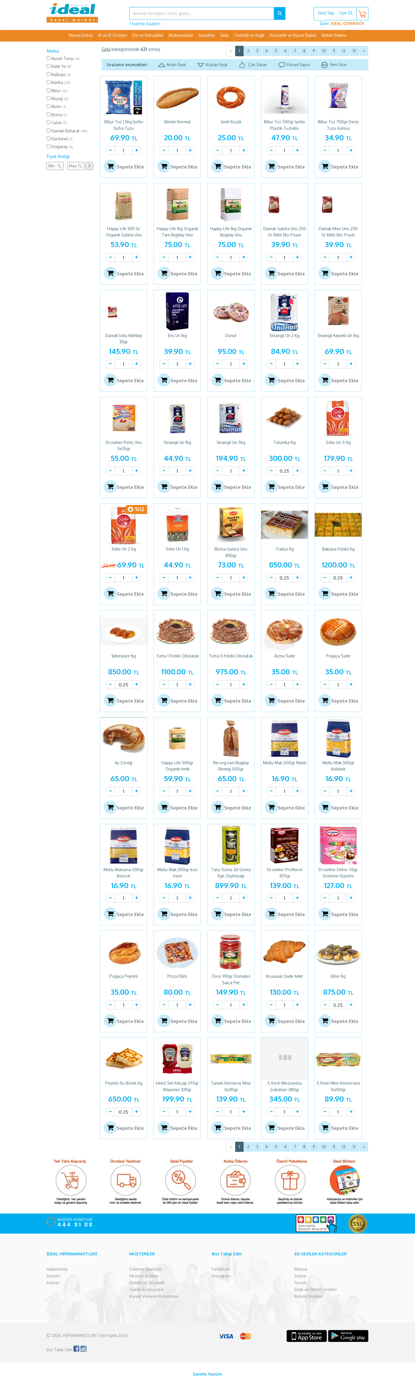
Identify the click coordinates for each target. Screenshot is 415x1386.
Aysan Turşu (65, 58)
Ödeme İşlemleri (145, 1269)
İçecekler (207, 35)
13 (354, 50)
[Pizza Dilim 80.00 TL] (177, 952)
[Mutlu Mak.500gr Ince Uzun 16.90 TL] (177, 845)
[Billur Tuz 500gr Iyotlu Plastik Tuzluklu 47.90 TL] (284, 97)
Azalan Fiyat (217, 64)
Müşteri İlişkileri (144, 1276)
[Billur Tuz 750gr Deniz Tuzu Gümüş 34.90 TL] (338, 97)
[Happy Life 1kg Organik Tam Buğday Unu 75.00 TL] (177, 204)
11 (334, 50)
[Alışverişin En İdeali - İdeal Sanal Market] (84, 13)
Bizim (58, 106)
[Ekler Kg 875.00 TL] (338, 952)
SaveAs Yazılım (207, 1374)
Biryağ (59, 98)
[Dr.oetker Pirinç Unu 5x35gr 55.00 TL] (123, 418)
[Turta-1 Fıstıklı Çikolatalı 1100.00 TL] (177, 631)
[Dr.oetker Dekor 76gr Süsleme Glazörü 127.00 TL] (338, 845)
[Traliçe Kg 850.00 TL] (284, 525)
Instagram (221, 1276)
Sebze (300, 1276)
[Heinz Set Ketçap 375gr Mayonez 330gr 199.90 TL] (177, 1059)
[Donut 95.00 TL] (230, 311)
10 (324, 50)
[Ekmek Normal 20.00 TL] (177, 97)
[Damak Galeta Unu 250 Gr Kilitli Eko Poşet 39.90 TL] (284, 204)
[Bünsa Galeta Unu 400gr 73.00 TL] (230, 525)
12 (344, 50)
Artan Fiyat (176, 64)
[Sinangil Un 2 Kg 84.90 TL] (284, 311)
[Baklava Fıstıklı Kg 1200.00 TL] (338, 525)
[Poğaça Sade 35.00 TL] (338, 631)
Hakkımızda (57, 1269)
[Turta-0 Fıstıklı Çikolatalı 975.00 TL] (230, 631)
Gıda (224, 35)
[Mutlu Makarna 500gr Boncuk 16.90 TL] (123, 845)
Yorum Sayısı (298, 64)
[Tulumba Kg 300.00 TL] (284, 418)
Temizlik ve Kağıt (249, 35)
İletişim (53, 1276)
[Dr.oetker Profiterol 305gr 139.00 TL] (284, 845)
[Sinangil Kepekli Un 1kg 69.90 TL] (338, 311)
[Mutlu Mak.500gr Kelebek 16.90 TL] (338, 738)
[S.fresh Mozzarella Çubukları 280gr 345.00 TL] (284, 1059)
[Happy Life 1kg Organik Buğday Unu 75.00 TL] (230, 204)
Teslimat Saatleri (144, 23)
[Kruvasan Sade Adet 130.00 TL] (284, 952)
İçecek (300, 1282)
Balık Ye (60, 66)
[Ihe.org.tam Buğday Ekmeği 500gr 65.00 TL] (230, 738)
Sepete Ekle (130, 167)
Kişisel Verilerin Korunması (154, 1296)
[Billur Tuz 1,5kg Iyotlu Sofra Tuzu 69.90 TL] (123, 97)
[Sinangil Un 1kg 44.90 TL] (177, 418)
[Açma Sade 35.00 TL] (284, 631)
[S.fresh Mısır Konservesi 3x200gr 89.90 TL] (338, 1059)
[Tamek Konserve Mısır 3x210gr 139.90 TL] (230, 1059)
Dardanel (61, 138)
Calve (58, 122)
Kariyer (53, 1282)
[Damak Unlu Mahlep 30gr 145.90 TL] (123, 311)
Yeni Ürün (338, 64)
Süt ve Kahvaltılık (147, 35)
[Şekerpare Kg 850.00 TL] (123, 631)
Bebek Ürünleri (308, 1296)
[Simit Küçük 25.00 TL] (230, 97)
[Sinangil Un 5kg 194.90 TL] (230, 418)
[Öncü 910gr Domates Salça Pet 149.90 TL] (230, 952)
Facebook (221, 1269)
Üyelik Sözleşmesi (146, 1289)
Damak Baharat (69, 130)
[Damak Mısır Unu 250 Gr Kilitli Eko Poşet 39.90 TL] (338, 204)
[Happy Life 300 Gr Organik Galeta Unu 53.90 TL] (123, 204)
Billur (58, 90)
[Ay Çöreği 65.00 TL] (123, 738)
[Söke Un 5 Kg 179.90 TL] (338, 418)
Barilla (60, 82)
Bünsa (58, 114)
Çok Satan (257, 64)
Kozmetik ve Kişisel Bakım (293, 35)
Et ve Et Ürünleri (112, 35)
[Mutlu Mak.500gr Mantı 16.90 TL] (284, 738)
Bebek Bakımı (334, 35)
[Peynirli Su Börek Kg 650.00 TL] (123, 1059)
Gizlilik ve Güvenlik (147, 1282)
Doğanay (61, 146)
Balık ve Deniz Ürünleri (315, 1289)
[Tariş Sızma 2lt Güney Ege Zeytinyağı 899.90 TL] (230, 845)
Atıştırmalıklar (181, 35)
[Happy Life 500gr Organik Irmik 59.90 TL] (177, 738)
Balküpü (60, 74)
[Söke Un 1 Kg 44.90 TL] (177, 525)
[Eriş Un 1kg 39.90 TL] (177, 311)
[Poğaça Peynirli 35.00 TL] (123, 952)
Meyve (300, 1269)
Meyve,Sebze (81, 35)
